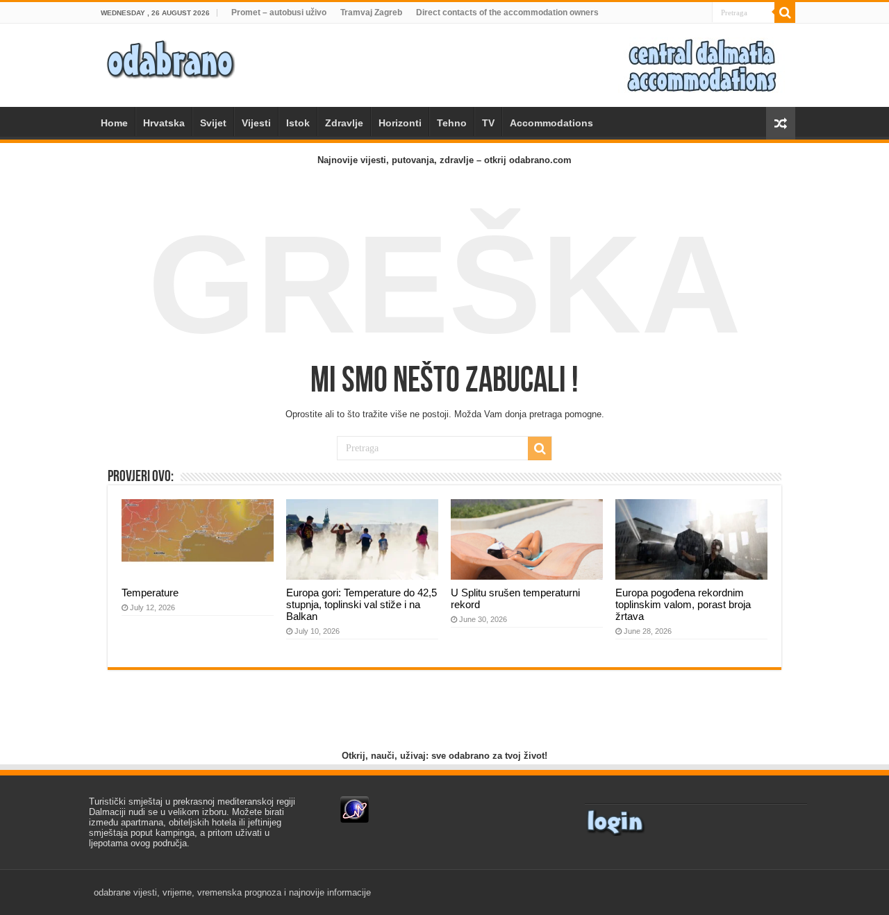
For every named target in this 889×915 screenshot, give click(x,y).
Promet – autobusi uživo (278, 12)
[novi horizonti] (701, 64)
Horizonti (400, 122)
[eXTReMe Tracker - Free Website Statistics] (354, 809)
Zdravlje (344, 122)
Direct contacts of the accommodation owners (507, 12)
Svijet (213, 122)
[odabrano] (170, 55)
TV (488, 122)
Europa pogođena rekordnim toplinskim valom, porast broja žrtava (683, 604)
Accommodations (551, 122)
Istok (298, 122)
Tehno (452, 122)
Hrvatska (164, 122)
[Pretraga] (784, 12)
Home (114, 122)
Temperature (150, 592)
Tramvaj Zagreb (371, 12)
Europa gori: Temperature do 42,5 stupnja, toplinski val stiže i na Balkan (361, 604)
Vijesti (256, 122)
